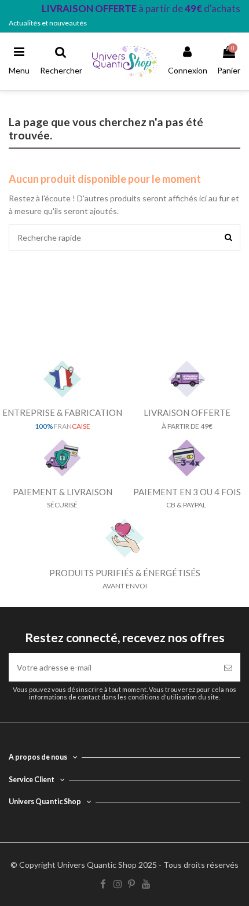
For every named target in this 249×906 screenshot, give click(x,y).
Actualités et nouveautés (48, 23)
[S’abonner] (228, 667)
